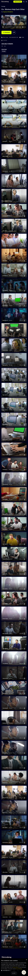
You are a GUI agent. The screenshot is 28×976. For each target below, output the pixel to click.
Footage (3, 6)
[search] (23, 1)
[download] (24, 67)
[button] (14, 970)
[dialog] (14, 967)
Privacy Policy (15, 967)
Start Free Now (18, 1)
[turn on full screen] (20, 66)
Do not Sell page (19, 968)
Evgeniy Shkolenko (8, 11)
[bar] (26, 1)
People (3, 51)
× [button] (26, 959)
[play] (3, 27)
